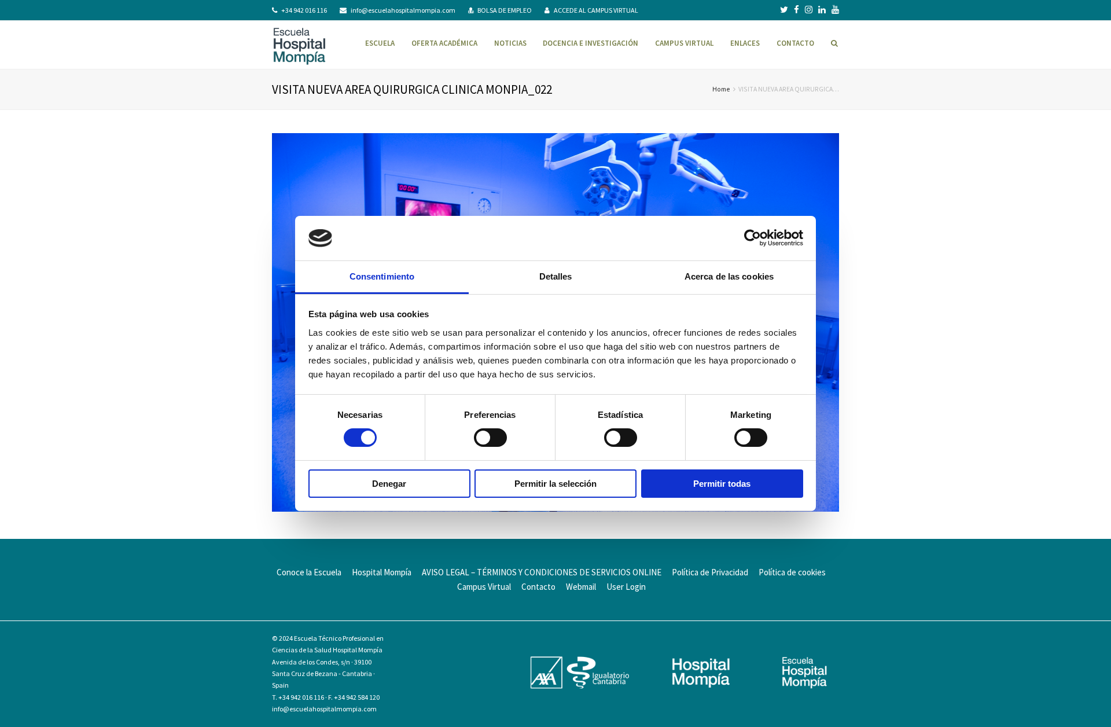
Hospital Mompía (381, 572)
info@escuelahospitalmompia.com (403, 10)
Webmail (581, 586)
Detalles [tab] (555, 276)
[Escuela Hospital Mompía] (299, 45)
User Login (626, 586)
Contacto (538, 586)
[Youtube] (835, 10)
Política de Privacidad (710, 572)
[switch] (490, 437)
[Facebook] (796, 10)
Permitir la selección (555, 484)
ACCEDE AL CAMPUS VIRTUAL (596, 10)
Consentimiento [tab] (382, 276)
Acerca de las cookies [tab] (729, 276)
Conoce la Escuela (309, 572)
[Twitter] (784, 10)
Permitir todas (722, 484)
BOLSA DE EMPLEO (504, 10)
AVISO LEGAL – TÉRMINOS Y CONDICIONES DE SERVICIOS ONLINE (541, 572)
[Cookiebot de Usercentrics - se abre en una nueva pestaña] (752, 238)
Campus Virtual (484, 586)
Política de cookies (792, 572)
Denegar (389, 484)
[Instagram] (808, 10)
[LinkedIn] (822, 10)
